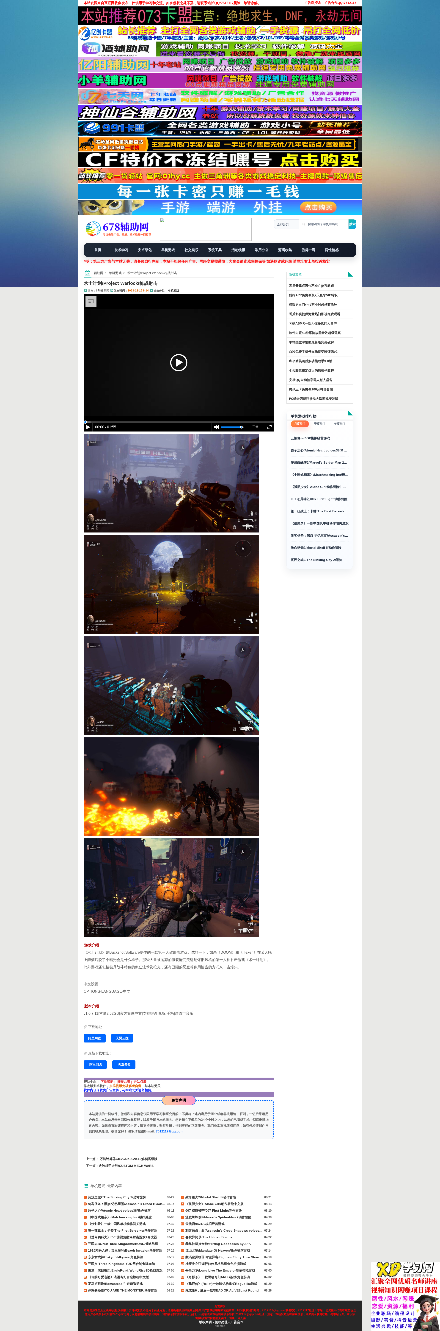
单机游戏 (168, 250)
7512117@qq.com (169, 1131)
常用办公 (262, 250)
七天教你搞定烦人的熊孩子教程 (311, 370)
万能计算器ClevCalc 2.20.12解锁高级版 (128, 1159)
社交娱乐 (191, 250)
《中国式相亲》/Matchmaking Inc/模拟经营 (320, 474)
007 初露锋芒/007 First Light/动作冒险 (319, 499)
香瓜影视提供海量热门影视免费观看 (314, 314)
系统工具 (215, 250)
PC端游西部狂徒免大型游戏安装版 (313, 399)
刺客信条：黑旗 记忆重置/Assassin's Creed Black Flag (320, 535)
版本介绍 (91, 1006)
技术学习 (121, 250)
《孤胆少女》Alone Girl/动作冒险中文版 (320, 487)
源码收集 (285, 250)
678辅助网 (102, 290)
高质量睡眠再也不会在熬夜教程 (311, 286)
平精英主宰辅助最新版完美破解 (311, 342)
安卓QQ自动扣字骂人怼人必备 (311, 380)
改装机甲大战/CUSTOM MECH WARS (126, 1166)
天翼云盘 (122, 1038)
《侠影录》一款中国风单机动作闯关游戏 (320, 523)
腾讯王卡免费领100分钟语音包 (311, 389)
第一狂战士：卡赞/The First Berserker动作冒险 (320, 511)
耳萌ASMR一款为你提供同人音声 (313, 323)
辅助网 (98, 273)
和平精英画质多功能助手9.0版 (310, 361)
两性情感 (332, 250)
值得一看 (308, 250)
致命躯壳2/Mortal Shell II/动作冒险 (316, 547)
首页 (97, 250)
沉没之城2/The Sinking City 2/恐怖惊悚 (320, 560)
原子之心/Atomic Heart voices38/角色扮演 (320, 450)
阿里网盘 (94, 1038)
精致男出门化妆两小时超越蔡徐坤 (313, 304)
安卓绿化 (145, 250)
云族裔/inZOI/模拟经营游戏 (310, 438)
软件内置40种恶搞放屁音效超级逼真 (315, 333)
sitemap (220, 1326)
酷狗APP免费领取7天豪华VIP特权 (313, 295)
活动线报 (238, 250)
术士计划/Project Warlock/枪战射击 (121, 283)
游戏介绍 (91, 945)
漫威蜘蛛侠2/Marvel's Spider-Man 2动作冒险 (320, 462)
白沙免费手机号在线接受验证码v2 (313, 351)
